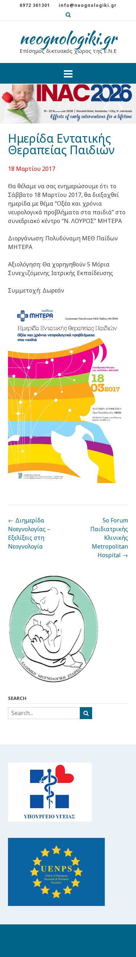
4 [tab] (78, 105)
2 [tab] (58, 105)
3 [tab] (68, 105)
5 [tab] (88, 105)
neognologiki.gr (68, 38)
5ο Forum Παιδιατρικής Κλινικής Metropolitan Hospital (109, 537)
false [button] (106, 108)
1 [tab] (49, 105)
